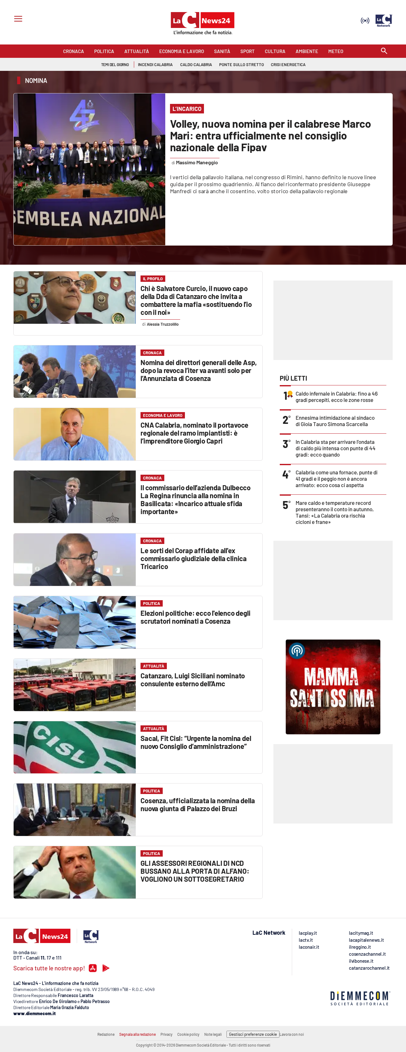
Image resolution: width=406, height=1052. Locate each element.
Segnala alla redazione (137, 1034)
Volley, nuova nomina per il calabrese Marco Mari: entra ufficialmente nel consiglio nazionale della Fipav (270, 135)
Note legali (213, 1034)
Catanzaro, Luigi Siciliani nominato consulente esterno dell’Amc (193, 679)
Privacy (166, 1034)
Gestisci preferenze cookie (253, 1034)
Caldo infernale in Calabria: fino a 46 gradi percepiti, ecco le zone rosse (337, 396)
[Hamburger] (17, 19)
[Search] (384, 51)
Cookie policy (188, 1034)
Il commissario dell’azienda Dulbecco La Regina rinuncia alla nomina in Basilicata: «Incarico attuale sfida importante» (196, 499)
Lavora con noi (291, 1034)
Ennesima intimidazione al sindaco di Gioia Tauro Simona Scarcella (335, 420)
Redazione (106, 1034)
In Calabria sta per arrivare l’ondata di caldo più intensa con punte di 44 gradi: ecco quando (336, 448)
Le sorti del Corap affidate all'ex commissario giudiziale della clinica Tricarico (194, 558)
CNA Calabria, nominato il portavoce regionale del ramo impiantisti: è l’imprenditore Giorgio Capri (194, 433)
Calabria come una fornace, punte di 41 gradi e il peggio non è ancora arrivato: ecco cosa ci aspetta (336, 478)
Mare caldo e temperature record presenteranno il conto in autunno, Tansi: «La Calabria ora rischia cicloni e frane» (335, 512)
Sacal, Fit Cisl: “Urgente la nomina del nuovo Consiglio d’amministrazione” (196, 742)
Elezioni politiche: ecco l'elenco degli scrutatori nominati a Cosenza (195, 617)
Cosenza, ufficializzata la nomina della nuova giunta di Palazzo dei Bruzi (198, 804)
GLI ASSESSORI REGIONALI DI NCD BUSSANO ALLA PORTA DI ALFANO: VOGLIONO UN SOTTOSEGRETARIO (195, 871)
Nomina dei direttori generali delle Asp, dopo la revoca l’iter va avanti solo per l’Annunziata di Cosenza (199, 370)
